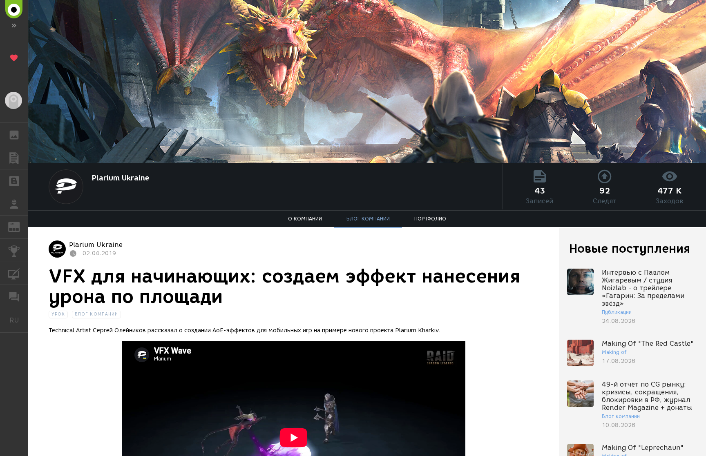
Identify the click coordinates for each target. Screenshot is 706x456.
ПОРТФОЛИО (430, 219)
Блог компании (96, 314)
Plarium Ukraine (120, 178)
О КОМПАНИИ (305, 219)
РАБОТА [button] (14, 203)
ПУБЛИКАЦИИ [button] (14, 157)
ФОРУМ (14, 296)
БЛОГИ (14, 180)
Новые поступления (629, 248)
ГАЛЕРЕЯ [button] (14, 134)
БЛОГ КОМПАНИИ (368, 219)
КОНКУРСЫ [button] (14, 250)
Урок (58, 314)
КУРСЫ (14, 273)
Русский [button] (18, 320)
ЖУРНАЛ (19, 226)
